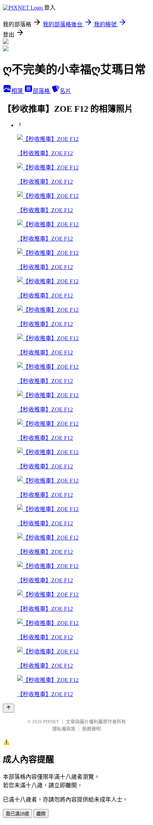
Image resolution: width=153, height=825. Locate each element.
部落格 (42, 91)
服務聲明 (91, 728)
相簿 (17, 91)
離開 (41, 813)
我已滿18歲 (17, 813)
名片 (65, 91)
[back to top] (8, 708)
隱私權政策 (63, 728)
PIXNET (51, 721)
